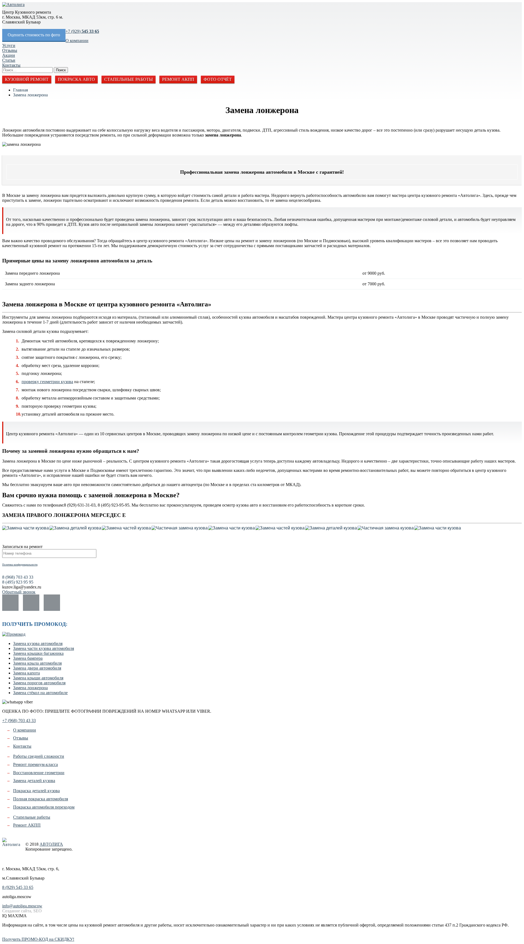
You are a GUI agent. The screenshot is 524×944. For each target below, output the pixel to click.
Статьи (8, 60)
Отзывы (9, 50)
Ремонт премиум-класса (35, 764)
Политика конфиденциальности (19, 564)
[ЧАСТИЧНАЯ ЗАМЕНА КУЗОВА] (179, 528)
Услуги (8, 45)
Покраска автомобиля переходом (44, 807)
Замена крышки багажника (38, 653)
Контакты (11, 65)
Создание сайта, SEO (22, 911)
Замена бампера (28, 658)
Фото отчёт (218, 79)
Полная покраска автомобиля (40, 799)
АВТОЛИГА (51, 844)
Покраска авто (76, 79)
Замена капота (26, 673)
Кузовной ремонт (27, 79)
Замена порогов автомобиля (39, 682)
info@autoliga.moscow (22, 906)
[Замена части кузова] (25, 528)
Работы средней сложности (38, 756)
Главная (20, 90)
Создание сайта (6, 859)
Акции (8, 55)
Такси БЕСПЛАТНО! (22, 934)
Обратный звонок (18, 592)
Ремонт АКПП (178, 79)
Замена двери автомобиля (37, 668)
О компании (77, 40)
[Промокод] (13, 634)
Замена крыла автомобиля (37, 663)
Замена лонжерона (30, 95)
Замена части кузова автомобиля (43, 648)
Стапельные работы (128, 79)
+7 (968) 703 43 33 (19, 720)
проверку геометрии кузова (47, 381)
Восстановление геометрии (38, 772)
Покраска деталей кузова (36, 790)
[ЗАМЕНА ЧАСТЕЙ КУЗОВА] (126, 528)
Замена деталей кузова (34, 780)
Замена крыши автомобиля (38, 678)
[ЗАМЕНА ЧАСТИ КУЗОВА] (25, 528)
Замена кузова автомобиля (37, 643)
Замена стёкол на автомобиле (40, 692)
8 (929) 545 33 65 (17, 887)
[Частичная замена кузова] (179, 528)
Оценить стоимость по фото (34, 34)
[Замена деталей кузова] (75, 528)
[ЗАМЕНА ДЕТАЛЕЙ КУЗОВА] (75, 528)
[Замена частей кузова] (126, 528)
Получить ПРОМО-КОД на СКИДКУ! (38, 939)
